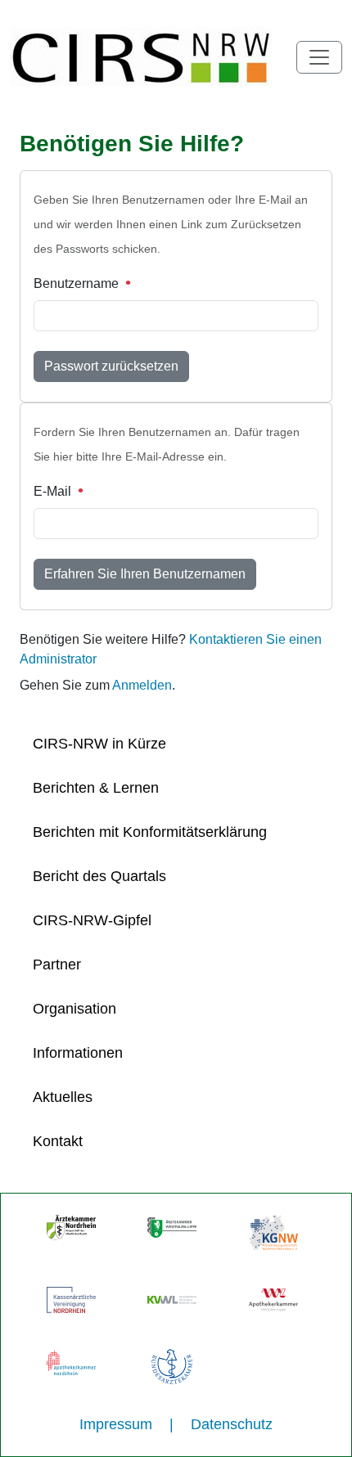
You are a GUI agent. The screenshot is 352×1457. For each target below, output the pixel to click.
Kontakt (58, 1141)
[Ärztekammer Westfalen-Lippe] (171, 1227)
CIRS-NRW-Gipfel (92, 920)
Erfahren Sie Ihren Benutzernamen (145, 574)
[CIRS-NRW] (149, 57)
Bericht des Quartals (99, 876)
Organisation (74, 1009)
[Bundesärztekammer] (171, 1365)
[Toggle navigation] (319, 57)
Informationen (78, 1053)
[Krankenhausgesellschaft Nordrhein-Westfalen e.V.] (273, 1231)
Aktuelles (63, 1097)
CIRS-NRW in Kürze (99, 743)
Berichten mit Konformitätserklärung (150, 832)
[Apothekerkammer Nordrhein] (71, 1361)
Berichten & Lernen (96, 788)
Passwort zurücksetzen (111, 366)
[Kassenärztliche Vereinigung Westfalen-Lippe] (171, 1299)
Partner (57, 964)
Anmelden (142, 685)
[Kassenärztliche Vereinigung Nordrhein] (71, 1299)
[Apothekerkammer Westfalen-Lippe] (273, 1299)
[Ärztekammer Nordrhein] (71, 1227)
